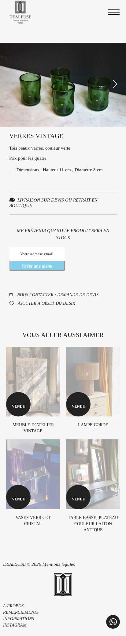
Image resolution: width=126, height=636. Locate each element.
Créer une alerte (37, 266)
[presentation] (10, 84)
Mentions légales (59, 564)
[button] (113, 622)
